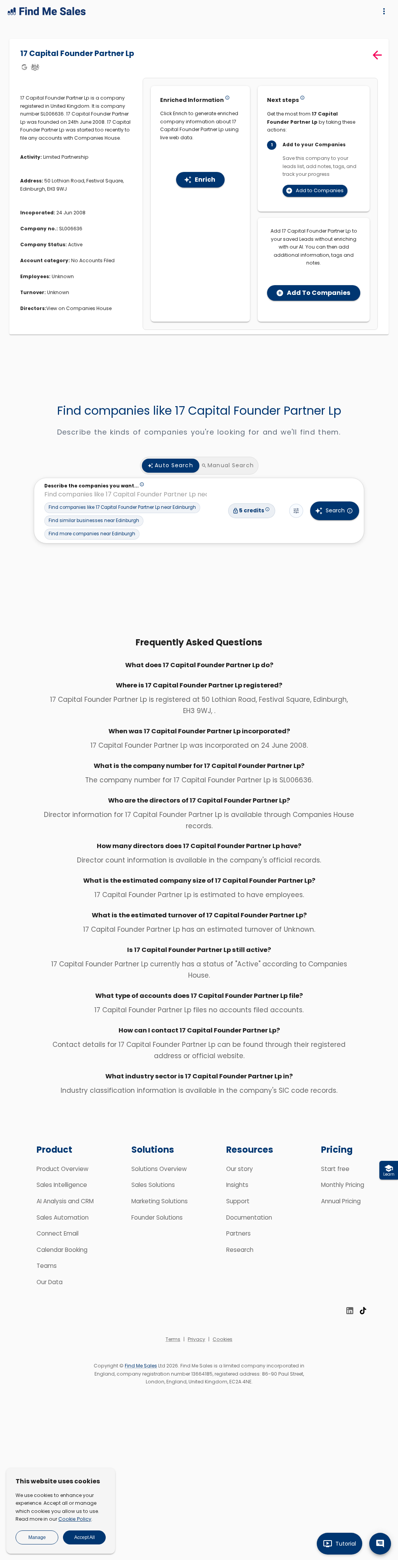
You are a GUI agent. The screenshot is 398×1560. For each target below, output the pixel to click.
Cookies (222, 1339)
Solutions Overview (159, 1169)
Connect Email (58, 1233)
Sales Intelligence (62, 1185)
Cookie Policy (74, 1519)
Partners (238, 1233)
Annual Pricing (341, 1201)
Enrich (205, 179)
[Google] (24, 67)
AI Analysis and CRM (65, 1201)
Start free (335, 1169)
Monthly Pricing (342, 1185)
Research (239, 1250)
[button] (122, 507)
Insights (237, 1185)
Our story (239, 1169)
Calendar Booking (62, 1250)
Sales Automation (63, 1217)
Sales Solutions (153, 1185)
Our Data (50, 1282)
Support (238, 1201)
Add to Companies (320, 190)
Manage (37, 1537)
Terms (173, 1339)
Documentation (249, 1217)
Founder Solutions (157, 1217)
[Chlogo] (35, 67)
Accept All (84, 1537)
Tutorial (345, 1544)
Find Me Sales (141, 1365)
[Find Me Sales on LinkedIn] (349, 1310)
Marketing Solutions (159, 1201)
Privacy (196, 1339)
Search (335, 510)
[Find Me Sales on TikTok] (363, 1311)
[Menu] (384, 11)
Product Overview (62, 1169)
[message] (380, 1544)
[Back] (377, 55)
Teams (47, 1266)
